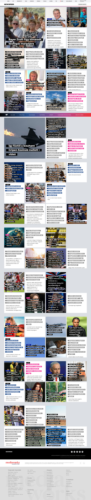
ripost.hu (68, 470)
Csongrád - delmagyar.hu (13, 478)
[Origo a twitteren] (74, 452)
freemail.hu (68, 481)
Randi (62, 1)
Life (13, 1)
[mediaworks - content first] (13, 463)
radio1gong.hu (69, 493)
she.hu (67, 474)
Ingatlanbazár (69, 1)
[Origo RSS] (82, 452)
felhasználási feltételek (64, 455)
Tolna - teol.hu (11, 495)
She (56, 1)
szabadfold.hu (30, 481)
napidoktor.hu (50, 480)
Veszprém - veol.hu (32, 471)
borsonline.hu (50, 496)
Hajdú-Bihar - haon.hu (13, 484)
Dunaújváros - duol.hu (13, 480)
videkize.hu (49, 488)
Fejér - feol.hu (11, 481)
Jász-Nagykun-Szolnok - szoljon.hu (15, 488)
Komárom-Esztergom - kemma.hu (15, 489)
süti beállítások (72, 455)
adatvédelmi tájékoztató (55, 455)
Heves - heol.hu (11, 486)
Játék (76, 1)
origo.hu (29, 484)
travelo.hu (49, 483)
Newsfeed (32, 1)
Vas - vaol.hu (30, 470)
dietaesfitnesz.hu (50, 484)
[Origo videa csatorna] (80, 452)
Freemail (38, 1)
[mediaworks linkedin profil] (84, 463)
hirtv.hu (29, 483)
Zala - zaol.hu (30, 473)
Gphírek (50, 1)
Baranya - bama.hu (12, 473)
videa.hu (68, 484)
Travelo (44, 1)
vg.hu (29, 491)
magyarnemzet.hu (31, 480)
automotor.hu (49, 473)
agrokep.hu (30, 493)
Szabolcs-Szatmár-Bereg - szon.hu (15, 494)
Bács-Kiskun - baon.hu (13, 472)
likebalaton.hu (50, 478)
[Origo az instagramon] (77, 452)
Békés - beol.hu (11, 475)
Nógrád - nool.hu (11, 491)
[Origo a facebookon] (72, 452)
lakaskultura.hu (50, 475)
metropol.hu (68, 471)
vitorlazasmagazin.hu (51, 486)
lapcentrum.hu (69, 486)
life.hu (67, 473)
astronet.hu (49, 472)
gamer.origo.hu (50, 476)
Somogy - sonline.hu (12, 492)
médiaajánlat (83, 455)
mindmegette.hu (50, 481)
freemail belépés (82, 4)
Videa (26, 1)
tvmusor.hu (49, 489)
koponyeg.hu (69, 483)
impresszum (78, 455)
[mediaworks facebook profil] (80, 463)
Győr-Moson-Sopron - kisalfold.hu (15, 483)
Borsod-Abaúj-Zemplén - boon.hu (15, 476)
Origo (8, 1)
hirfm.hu (68, 494)
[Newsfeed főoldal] (9, 452)
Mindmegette (19, 1)
